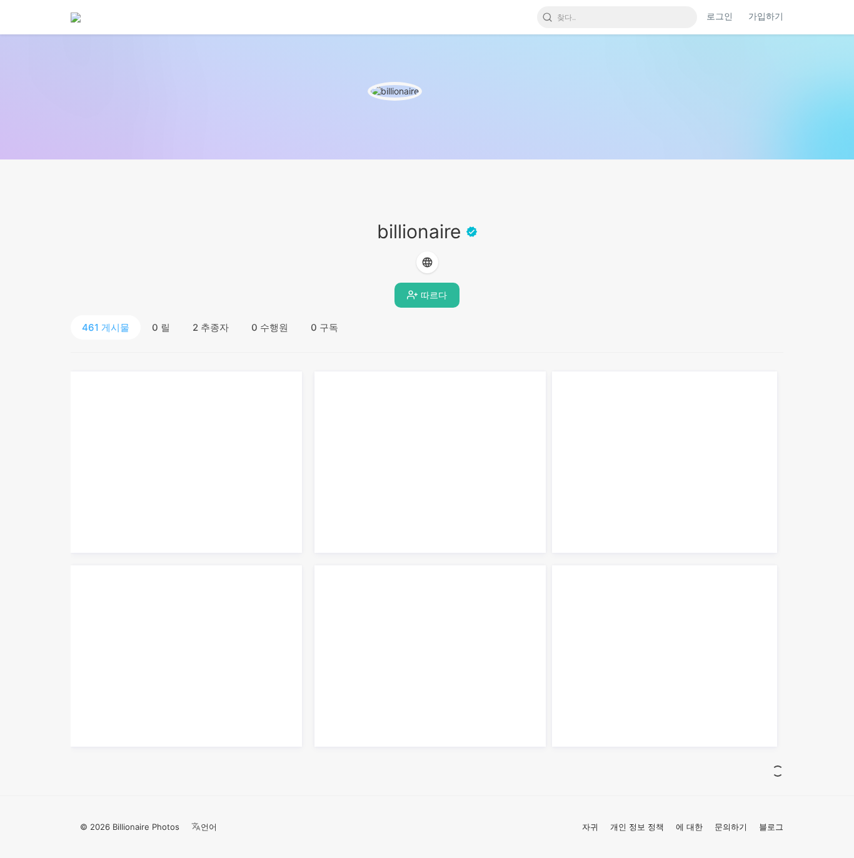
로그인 (719, 16)
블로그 (771, 827)
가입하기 (765, 16)
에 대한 (689, 827)
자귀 (590, 827)
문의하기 (731, 827)
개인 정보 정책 (637, 827)
